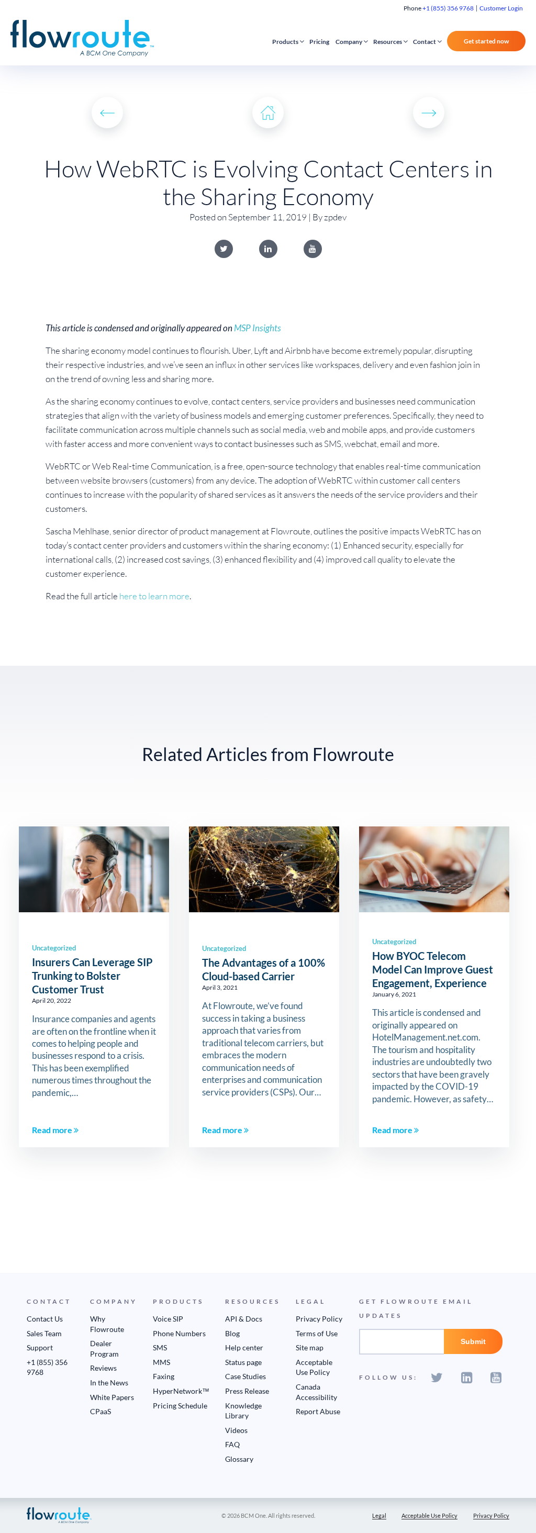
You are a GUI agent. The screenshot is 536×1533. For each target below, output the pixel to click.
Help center (244, 1347)
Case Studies (245, 1376)
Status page (243, 1362)
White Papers (112, 1397)
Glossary (239, 1458)
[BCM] (59, 1514)
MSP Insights (257, 327)
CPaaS (100, 1411)
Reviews (103, 1367)
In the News (109, 1382)
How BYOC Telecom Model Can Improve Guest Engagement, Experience (432, 969)
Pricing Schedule (180, 1405)
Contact (424, 42)
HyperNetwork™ (181, 1390)
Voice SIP (168, 1318)
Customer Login (501, 8)
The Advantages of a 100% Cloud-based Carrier (263, 969)
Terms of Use (317, 1333)
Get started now (486, 41)
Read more (53, 1130)
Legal (379, 1515)
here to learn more (154, 595)
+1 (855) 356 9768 (448, 8)
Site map (309, 1347)
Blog (232, 1333)
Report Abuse (318, 1411)
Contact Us (45, 1318)
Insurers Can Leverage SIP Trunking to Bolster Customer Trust (92, 975)
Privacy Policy (319, 1318)
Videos (236, 1430)
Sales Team (44, 1333)
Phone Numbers (179, 1333)
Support (40, 1347)
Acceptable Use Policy (429, 1515)
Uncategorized (54, 948)
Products (285, 42)
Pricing (319, 42)
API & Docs (243, 1318)
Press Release (247, 1390)
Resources (387, 42)
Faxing (163, 1376)
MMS (161, 1362)
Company (349, 42)
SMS (160, 1347)
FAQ (232, 1444)
